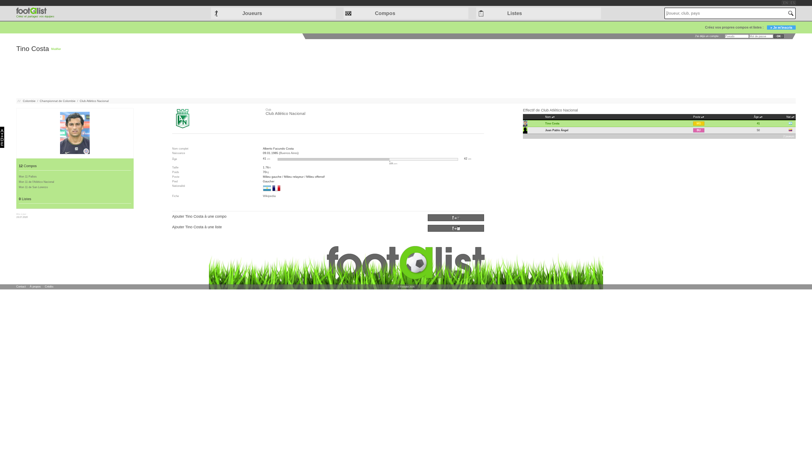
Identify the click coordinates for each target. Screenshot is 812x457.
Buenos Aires (289, 153)
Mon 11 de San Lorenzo (33, 187)
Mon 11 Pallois (28, 176)
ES (792, 3)
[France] (276, 191)
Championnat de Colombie (57, 101)
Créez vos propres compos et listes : (748, 27)
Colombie (29, 101)
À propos (35, 286)
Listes (514, 13)
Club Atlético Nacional (94, 101)
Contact (21, 286)
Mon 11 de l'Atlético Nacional (36, 181)
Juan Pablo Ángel (556, 130)
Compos (385, 13)
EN (785, 3)
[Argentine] (267, 191)
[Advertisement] (188, 68)
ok (779, 36)
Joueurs (252, 13)
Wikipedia (269, 196)
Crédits (49, 286)
